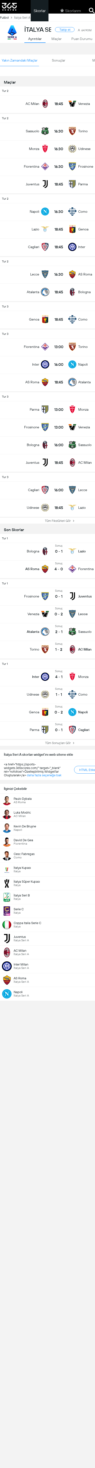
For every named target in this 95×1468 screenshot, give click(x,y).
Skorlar (40, 10)
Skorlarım (73, 10)
